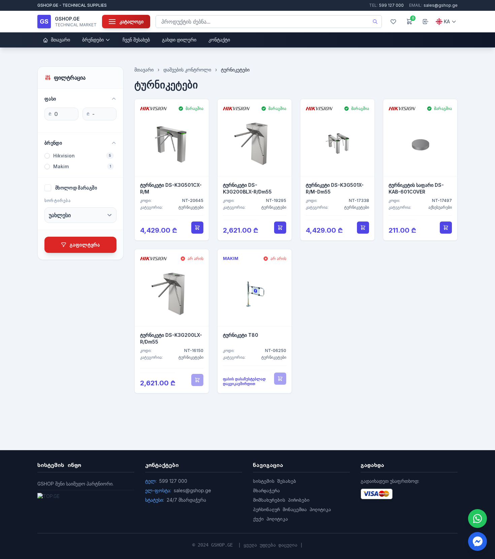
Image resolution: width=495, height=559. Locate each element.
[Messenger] (477, 541)
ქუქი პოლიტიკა (270, 519)
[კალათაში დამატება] (197, 228)
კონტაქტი (219, 39)
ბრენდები (93, 39)
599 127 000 (386, 5)
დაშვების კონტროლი (187, 69)
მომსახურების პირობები (281, 500)
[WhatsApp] (477, 518)
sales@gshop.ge (433, 5)
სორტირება (57, 200)
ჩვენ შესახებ (136, 39)
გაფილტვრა (85, 244)
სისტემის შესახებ (274, 481)
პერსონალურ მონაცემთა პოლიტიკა (292, 509)
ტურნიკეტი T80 (240, 335)
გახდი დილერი (179, 39)
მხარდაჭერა (266, 490)
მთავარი (60, 39)
